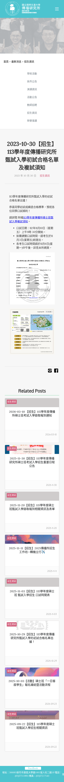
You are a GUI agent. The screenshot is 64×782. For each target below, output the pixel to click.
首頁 (6, 61)
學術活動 (32, 73)
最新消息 (16, 61)
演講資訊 (32, 89)
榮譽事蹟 (32, 120)
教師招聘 (32, 105)
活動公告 (32, 97)
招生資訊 (29, 61)
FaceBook (33, 768)
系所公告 (32, 81)
